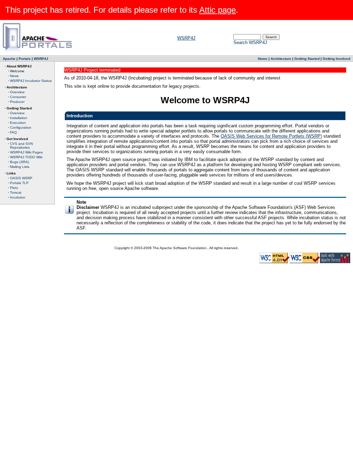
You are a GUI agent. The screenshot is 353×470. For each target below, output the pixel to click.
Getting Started (307, 59)
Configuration (20, 127)
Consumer (18, 97)
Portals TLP (19, 183)
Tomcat (15, 192)
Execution (18, 123)
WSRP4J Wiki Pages (26, 152)
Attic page (217, 9)
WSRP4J (186, 38)
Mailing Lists (19, 167)
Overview (17, 92)
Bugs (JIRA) (19, 162)
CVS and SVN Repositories (21, 145)
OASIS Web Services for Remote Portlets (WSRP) (271, 136)
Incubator (17, 197)
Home (263, 59)
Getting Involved (336, 59)
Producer (17, 102)
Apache (9, 59)
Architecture (281, 59)
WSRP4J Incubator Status (31, 81)
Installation (18, 118)
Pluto (14, 188)
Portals (25, 59)
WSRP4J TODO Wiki (26, 157)
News (14, 76)
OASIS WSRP (21, 178)
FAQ (13, 132)
